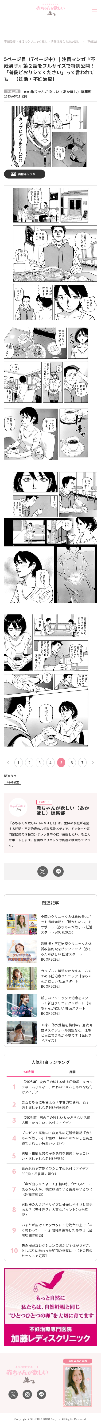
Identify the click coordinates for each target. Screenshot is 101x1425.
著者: (58, 92)
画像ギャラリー (28, 174)
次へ (92, 762)
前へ (8, 762)
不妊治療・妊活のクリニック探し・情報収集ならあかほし (42, 41)
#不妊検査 (13, 782)
